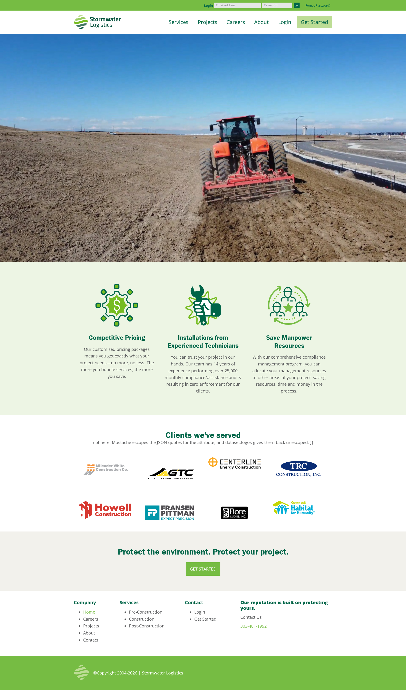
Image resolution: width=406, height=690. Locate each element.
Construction (141, 619)
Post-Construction (146, 626)
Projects (207, 22)
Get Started (314, 22)
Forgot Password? (318, 6)
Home (89, 612)
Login (208, 5)
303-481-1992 (253, 626)
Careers (235, 22)
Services (178, 22)
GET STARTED (203, 569)
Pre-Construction (145, 612)
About (261, 22)
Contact (90, 640)
